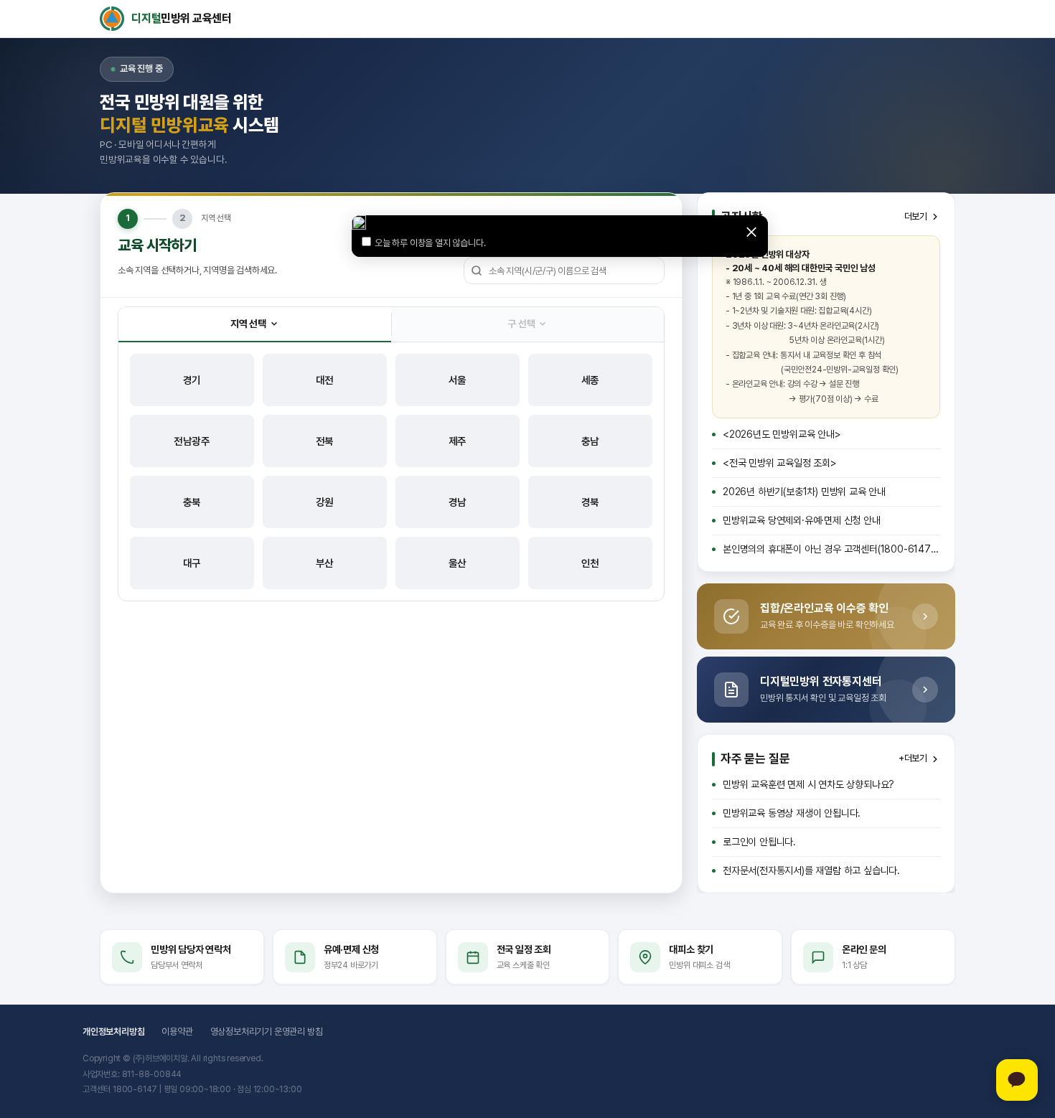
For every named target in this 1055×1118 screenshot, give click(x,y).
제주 (458, 441)
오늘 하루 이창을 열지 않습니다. (430, 243)
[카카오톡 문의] (1017, 1080)
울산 (458, 563)
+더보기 (913, 758)
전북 (325, 441)
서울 (458, 380)
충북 (192, 502)
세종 (590, 380)
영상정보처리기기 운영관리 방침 (266, 1031)
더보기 (915, 216)
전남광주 (192, 441)
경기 (192, 380)
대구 (192, 563)
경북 (590, 502)
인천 (590, 563)
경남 (458, 502)
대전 (325, 380)
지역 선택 (248, 323)
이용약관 (176, 1031)
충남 (590, 441)
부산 (325, 563)
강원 (325, 502)
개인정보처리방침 (113, 1031)
